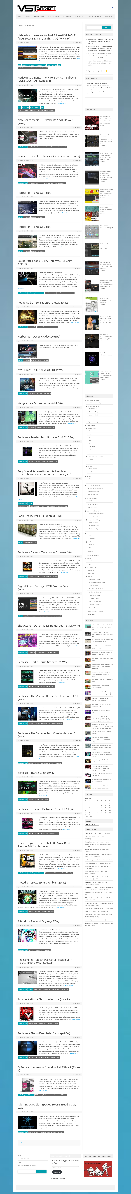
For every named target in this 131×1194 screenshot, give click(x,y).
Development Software (93, 485)
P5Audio (30, 911)
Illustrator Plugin (94, 525)
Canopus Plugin (93, 585)
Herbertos (27, 217)
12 (97, 808)
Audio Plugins (92, 428)
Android (91, 544)
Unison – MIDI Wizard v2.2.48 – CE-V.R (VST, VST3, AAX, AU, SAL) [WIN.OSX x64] (102, 627)
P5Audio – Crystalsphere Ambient (44, 911)
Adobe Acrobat (93, 522)
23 (85, 812)
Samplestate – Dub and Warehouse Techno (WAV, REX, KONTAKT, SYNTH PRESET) (102, 754)
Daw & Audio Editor (93, 463)
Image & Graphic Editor (94, 517)
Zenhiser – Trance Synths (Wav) (36, 772)
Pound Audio (32, 327)
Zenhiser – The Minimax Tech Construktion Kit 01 (48, 763)
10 (89, 808)
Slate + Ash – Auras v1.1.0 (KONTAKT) (100, 833)
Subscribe (57, 1172)
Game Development (93, 491)
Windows (54, 65)
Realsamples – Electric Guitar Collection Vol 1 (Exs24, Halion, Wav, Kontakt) (45, 961)
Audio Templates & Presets (36, 293)
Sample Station (32, 1023)
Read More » (62, 103)
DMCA (19, 1162)
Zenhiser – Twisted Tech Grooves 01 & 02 (46, 461)
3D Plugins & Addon (93, 406)
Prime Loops (48, 873)
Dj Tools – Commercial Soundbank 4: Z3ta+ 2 (54, 1095)
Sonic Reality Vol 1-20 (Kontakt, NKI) (40, 515)
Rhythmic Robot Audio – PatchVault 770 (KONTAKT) (106, 246)
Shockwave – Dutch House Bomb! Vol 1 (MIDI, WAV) (49, 625)
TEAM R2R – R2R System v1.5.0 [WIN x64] (101, 908)
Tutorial (107, 16)
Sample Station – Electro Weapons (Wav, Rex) (45, 999)
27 (101, 812)
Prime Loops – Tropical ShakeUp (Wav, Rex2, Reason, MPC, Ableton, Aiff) (44, 844)
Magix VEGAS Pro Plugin (96, 601)
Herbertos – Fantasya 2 (37, 251)
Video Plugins (92, 577)
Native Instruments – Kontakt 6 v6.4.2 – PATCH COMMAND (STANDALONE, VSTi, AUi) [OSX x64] (106, 175)
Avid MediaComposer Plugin (97, 582)
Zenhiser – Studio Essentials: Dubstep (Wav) (44, 1033)
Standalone (39, 65)
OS (87, 533)
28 (105, 812)
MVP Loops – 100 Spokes (44, 393)
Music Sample (93, 472)
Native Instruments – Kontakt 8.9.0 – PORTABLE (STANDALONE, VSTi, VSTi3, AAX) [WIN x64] (47, 37)
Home (19, 16)
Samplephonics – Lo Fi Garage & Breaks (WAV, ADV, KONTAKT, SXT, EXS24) (101, 674)
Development (79, 16)
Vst (45, 65)
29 (110, 812)
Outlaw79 (87, 914)
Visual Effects (92, 614)
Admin (21, 42)
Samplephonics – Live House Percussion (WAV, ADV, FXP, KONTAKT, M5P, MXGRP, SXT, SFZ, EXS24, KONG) (102, 726)
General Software (94, 16)
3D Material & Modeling (94, 403)
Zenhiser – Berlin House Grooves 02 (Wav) (43, 662)
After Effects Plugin (94, 579)
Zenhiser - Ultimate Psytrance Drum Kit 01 (46, 833)
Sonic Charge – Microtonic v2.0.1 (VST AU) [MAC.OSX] (106, 228)
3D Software (91, 419)
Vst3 (48, 65)
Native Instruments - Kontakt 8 (39, 68)
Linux (89, 535)
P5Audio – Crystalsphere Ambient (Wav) (42, 882)
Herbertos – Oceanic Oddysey (39, 360)
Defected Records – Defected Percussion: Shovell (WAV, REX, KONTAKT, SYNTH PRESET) (106, 121)
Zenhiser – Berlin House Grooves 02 (44, 686)
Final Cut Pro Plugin (94, 595)
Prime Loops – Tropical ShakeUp (63, 873)
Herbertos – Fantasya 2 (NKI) (35, 226)
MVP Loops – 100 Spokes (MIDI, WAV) (40, 369)
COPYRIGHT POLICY (23, 1159)
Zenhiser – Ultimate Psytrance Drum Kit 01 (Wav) (47, 809)
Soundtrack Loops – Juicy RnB (65, 293)
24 (89, 812)
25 (93, 812)
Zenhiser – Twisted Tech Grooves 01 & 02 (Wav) (46, 437)
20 (101, 810)
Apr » (90, 816)
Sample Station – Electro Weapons (48, 1023)
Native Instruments (23, 68)
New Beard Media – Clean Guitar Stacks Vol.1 (52, 183)
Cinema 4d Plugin (94, 412)
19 (97, 810)
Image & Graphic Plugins (94, 520)
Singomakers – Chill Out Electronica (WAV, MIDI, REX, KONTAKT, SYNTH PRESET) (102, 747)
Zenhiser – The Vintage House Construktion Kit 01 (48, 723)
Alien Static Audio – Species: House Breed (51, 1132)
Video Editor (91, 573)
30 (85, 814)
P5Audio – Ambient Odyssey (43, 950)
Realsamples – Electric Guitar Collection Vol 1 (55, 989)
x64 (59, 65)
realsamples (37, 989)
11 (93, 808)
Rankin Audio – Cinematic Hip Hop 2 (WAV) (106, 209)
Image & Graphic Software (94, 511)
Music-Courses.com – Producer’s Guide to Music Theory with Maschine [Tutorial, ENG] (106, 321)
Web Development (93, 494)
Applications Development (95, 488)
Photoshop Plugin (94, 529)
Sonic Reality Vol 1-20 (30, 542)
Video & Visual (38, 16)
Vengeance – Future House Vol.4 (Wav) (41, 403)
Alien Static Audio (33, 1132)
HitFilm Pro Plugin (94, 598)
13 (101, 808)
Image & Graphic (53, 16)
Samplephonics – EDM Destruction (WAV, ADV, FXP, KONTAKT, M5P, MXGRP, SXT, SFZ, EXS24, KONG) (101, 719)
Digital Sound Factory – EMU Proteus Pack (49, 616)
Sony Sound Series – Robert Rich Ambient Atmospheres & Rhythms (48, 506)
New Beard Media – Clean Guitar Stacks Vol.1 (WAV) (49, 156)
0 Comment (77, 42)
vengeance (31, 427)
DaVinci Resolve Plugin (95, 592)
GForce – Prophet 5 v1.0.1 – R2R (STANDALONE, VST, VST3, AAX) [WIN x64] (102, 634)
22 (110, 810)
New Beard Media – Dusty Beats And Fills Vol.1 (53, 147)
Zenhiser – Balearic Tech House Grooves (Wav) (45, 552)
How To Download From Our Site (27, 1165)
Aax (19, 65)
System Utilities (92, 507)
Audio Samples (22, 147)
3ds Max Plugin (93, 408)
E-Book (90, 561)
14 (105, 808)
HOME (19, 1156)
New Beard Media (33, 147)
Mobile (90, 542)
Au (90, 434)
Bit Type (89, 476)
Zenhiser (30, 461)
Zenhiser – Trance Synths (41, 799)
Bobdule (20, 110)
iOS (90, 547)
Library (20, 217)
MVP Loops (31, 393)
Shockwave (31, 652)
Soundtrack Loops (50, 293)
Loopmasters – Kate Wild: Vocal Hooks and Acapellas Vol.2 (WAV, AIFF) (101, 740)
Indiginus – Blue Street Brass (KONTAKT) (101, 860)
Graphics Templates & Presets (96, 513)
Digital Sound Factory (30, 616)
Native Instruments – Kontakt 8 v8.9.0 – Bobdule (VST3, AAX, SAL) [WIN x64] (47, 79)
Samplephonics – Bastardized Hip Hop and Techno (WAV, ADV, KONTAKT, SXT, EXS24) (102, 667)
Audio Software (91, 425)
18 (93, 810)
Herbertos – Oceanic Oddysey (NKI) (39, 336)
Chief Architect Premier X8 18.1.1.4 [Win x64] (105, 300)
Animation (91, 570)
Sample (90, 466)
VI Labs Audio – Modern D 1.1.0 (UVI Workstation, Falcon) (106, 337)
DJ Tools (37, 1095)
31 (89, 814)
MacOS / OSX (91, 539)
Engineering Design (93, 422)
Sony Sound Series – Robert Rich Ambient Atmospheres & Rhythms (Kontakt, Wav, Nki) (44, 473)
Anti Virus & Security (93, 501)
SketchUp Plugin (93, 415)
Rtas (90, 440)
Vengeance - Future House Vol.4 (45, 427)
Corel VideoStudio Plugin (96, 589)
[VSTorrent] (36, 11)
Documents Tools (93, 504)
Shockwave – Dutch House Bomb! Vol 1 (47, 652)
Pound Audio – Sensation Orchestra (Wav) (43, 302)
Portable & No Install (28, 65)
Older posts (23, 1143)
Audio (27, 16)
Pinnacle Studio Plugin (95, 604)
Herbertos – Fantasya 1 (37, 217)
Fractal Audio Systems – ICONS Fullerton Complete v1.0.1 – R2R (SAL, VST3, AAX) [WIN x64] (106, 139)
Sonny (86, 908)
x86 (89, 482)
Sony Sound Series (23, 506)
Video (89, 564)
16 (85, 810)
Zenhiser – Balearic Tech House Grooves (46, 576)
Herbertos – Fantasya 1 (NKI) (35, 192)
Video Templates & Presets (95, 611)
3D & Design (66, 16)
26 (97, 812)
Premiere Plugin (93, 608)
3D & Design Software (93, 400)
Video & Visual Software (93, 568)
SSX (90, 443)
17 (89, 810)
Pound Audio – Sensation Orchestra (47, 327)
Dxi (90, 437)
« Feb (86, 816)
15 (110, 808)
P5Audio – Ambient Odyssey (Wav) (38, 921)
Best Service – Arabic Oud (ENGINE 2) (100, 863)
